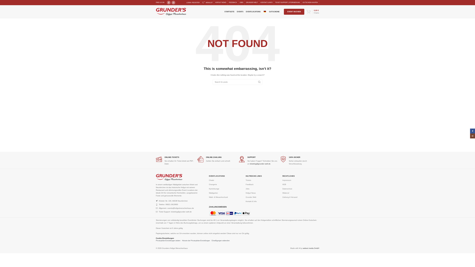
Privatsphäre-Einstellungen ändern (168, 241)
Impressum (286, 180)
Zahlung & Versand (289, 197)
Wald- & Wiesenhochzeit (218, 197)
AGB (284, 184)
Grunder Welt (251, 197)
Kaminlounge (214, 189)
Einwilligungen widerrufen (221, 241)
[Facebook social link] (169, 2)
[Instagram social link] (173, 2)
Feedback (249, 184)
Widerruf (285, 193)
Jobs (247, 189)
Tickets (248, 180)
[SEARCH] (259, 82)
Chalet (211, 180)
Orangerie (213, 184)
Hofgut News (251, 193)
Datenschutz (287, 189)
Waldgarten (213, 193)
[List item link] (177, 204)
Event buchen (294, 12)
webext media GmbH (311, 248)
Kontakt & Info (251, 201)
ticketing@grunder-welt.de (260, 164)
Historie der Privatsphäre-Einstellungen (196, 241)
